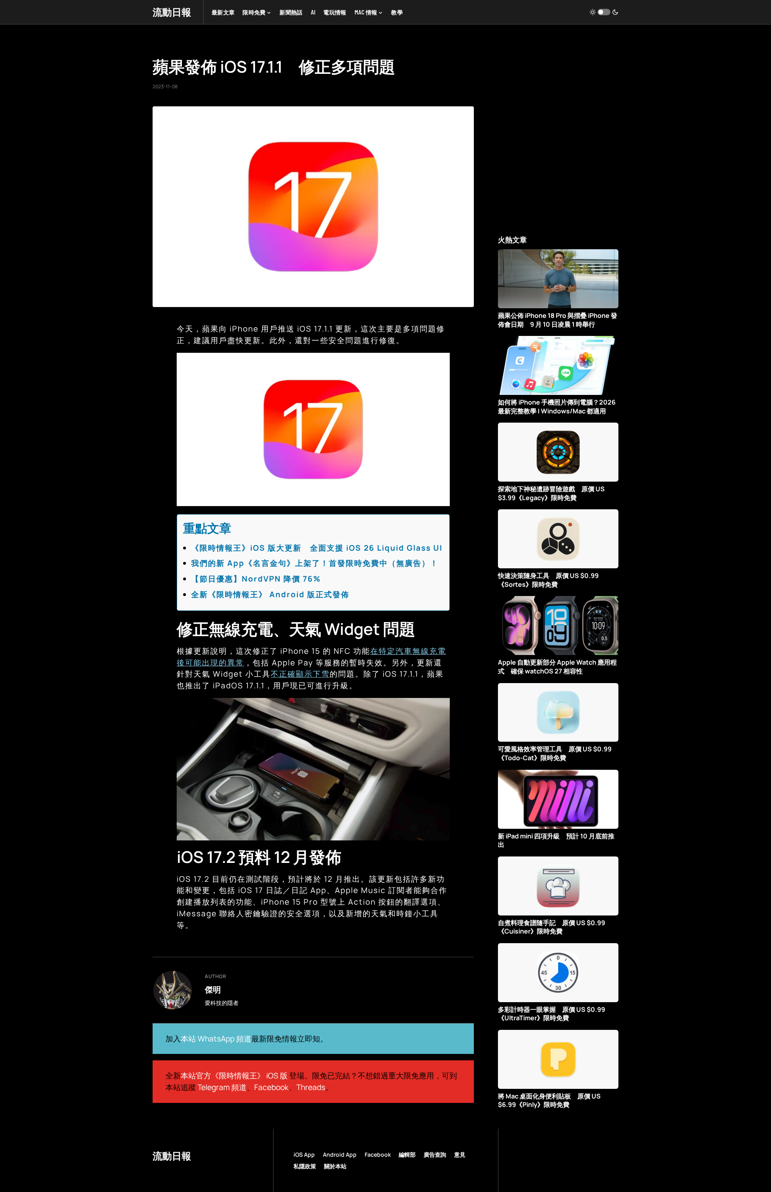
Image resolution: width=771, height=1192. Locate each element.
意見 (459, 1154)
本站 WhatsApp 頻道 (216, 1038)
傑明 (213, 989)
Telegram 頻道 (222, 1087)
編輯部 (407, 1154)
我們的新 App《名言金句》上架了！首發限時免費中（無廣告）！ (315, 563)
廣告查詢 (435, 1154)
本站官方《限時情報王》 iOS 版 (234, 1075)
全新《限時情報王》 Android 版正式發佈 (270, 594)
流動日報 (172, 12)
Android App (340, 1154)
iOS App (304, 1154)
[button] (603, 12)
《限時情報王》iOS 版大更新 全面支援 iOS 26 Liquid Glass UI (317, 548)
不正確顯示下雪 (300, 674)
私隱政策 (305, 1166)
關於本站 (335, 1166)
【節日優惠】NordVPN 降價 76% (256, 579)
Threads (310, 1087)
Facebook (271, 1087)
